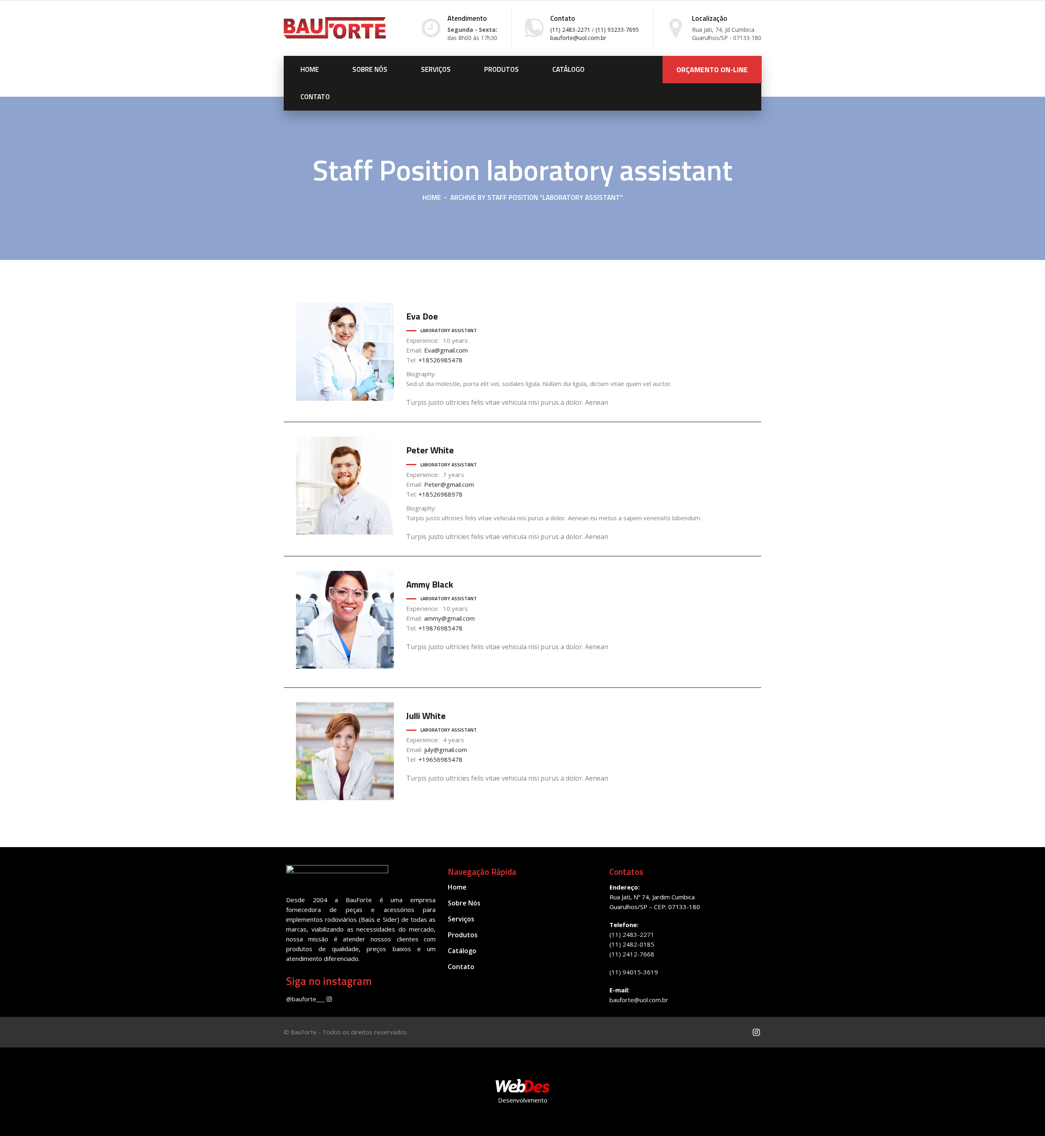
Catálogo (568, 69)
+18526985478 (440, 360)
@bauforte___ (306, 999)
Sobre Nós (369, 69)
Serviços (436, 69)
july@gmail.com (445, 750)
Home (309, 69)
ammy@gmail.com (449, 618)
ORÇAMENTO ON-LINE (712, 69)
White (430, 450)
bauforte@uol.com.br (638, 1000)
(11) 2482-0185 (631, 944)
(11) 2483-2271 (570, 29)
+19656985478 (440, 759)
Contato (315, 96)
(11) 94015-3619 (633, 972)
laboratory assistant (448, 330)
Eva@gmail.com (446, 350)
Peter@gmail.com (449, 484)
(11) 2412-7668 (631, 954)
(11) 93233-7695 (617, 29)
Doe (422, 316)
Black (429, 584)
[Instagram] (756, 1032)
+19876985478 (440, 628)
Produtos (501, 69)
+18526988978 (440, 494)
